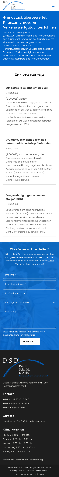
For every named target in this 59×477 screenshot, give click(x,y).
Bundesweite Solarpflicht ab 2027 (27, 88)
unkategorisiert (23, 32)
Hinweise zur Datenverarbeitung (29, 474)
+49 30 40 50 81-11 (20, 403)
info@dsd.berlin (17, 407)
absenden (28, 341)
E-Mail (51, 260)
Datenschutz (43, 470)
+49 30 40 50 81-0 (20, 399)
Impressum (32, 470)
